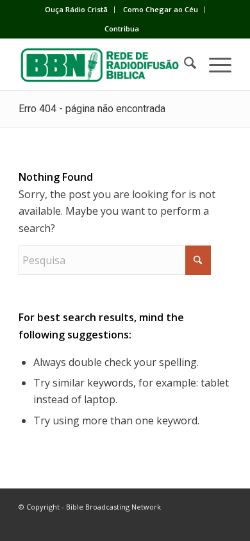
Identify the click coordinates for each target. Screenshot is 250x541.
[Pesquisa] (183, 64)
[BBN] (103, 64)
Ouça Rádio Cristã (76, 9)
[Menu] (213, 64)
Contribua (121, 28)
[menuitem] (76, 9)
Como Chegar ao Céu (160, 9)
